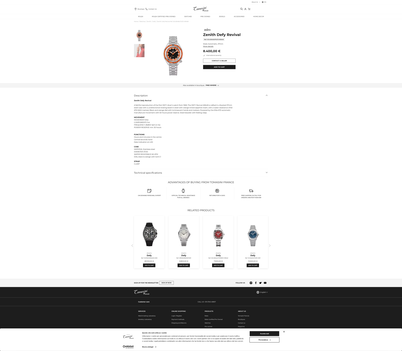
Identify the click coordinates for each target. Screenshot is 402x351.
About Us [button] (242, 311)
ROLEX (140, 16)
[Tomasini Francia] (201, 9)
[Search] (241, 9)
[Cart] (249, 9)
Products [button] (209, 311)
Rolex (206, 316)
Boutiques (241, 319)
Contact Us (152, 9)
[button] (173, 54)
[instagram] (251, 283)
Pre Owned (205, 16)
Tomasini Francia (243, 316)
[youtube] (265, 283)
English (263, 292)
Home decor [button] (258, 16)
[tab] (139, 34)
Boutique (141, 9)
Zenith (149, 21)
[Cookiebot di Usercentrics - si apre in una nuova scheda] (128, 346)
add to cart (219, 67)
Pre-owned (208, 326)
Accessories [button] (239, 16)
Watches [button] (188, 16)
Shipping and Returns (178, 323)
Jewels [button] (222, 16)
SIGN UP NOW (166, 283)
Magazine (241, 326)
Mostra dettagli (147, 347)
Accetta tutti (264, 334)
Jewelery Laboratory (145, 319)
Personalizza (263, 340)
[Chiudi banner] (284, 331)
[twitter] (260, 283)
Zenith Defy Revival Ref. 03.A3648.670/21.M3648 (172, 21)
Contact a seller (219, 61)
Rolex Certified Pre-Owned (163, 16)
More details (208, 46)
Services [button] (142, 311)
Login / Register (176, 316)
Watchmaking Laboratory (147, 316)
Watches (142, 21)
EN (265, 2)
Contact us (241, 323)
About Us (255, 2)
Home (136, 21)
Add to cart (149, 265)
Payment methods (177, 319)
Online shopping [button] (178, 311)
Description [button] (141, 95)
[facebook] (256, 283)
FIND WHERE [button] (211, 85)
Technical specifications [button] (148, 172)
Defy (154, 21)
